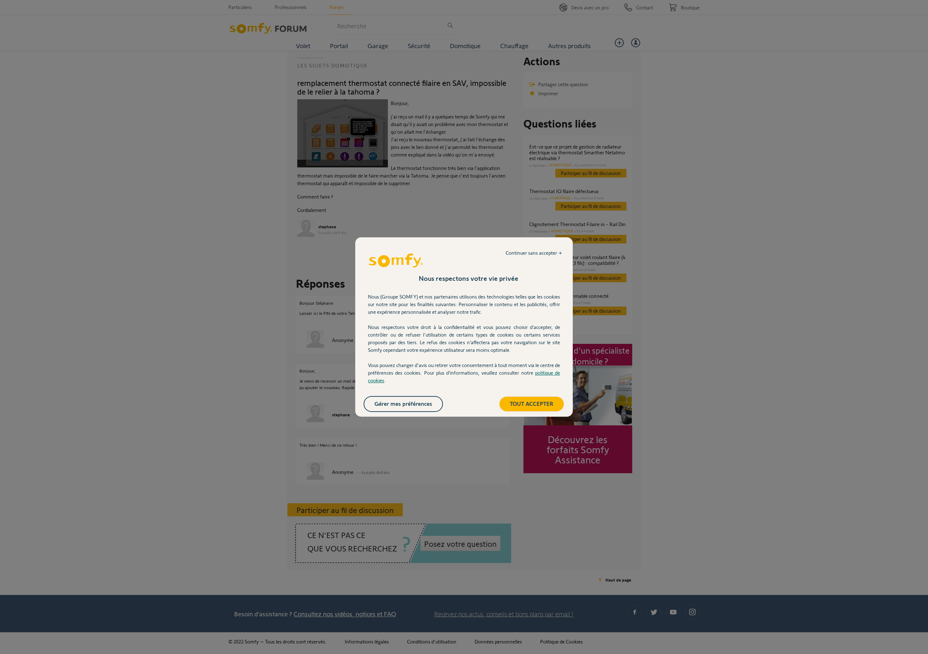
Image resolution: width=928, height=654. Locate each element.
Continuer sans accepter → (534, 253)
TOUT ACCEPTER (532, 403)
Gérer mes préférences (403, 403)
